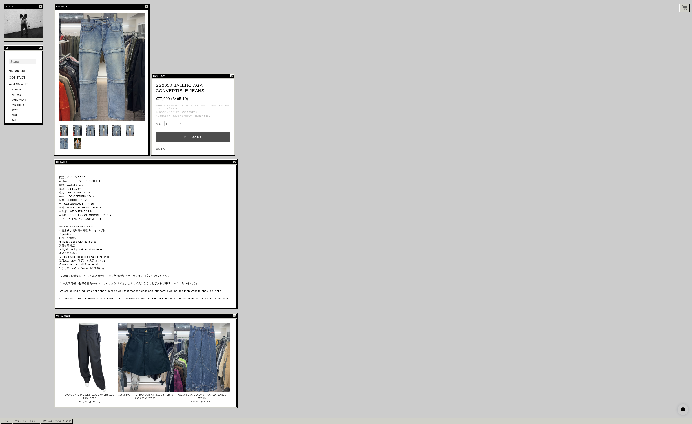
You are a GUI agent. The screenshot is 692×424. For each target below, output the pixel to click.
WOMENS (17, 90)
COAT (15, 110)
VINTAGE (16, 95)
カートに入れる (193, 136)
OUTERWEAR (19, 100)
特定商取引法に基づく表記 (57, 421)
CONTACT (17, 77)
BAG (14, 120)
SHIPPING (17, 71)
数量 (158, 124)
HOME (6, 421)
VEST (14, 115)
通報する (160, 149)
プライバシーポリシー (26, 421)
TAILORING (18, 105)
